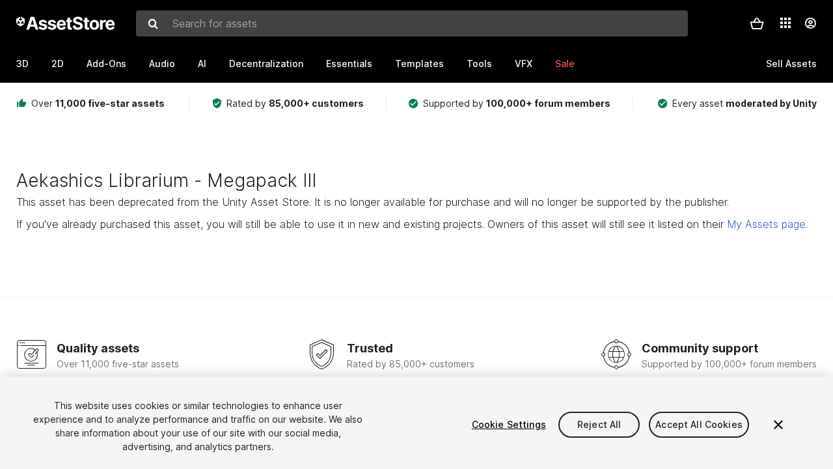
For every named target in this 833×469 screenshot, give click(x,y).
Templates (419, 63)
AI (202, 63)
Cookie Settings (509, 424)
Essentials (349, 63)
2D (57, 63)
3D (22, 63)
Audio (162, 63)
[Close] (778, 424)
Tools (479, 63)
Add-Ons (106, 63)
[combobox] (412, 23)
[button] (757, 23)
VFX (523, 63)
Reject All (599, 424)
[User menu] (810, 23)
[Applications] (785, 23)
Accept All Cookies (699, 424)
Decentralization (266, 63)
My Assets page (766, 224)
